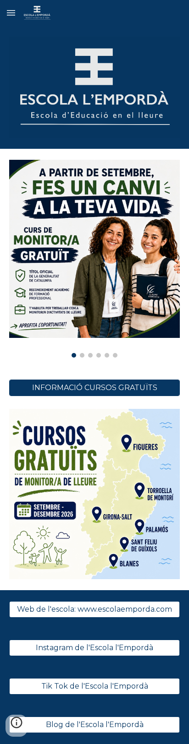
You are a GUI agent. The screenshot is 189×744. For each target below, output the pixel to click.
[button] (11, 12)
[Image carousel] (94, 259)
